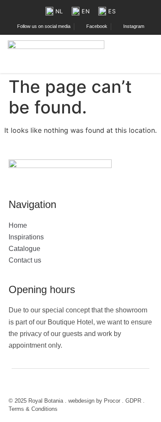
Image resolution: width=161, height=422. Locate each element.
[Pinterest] (25, 383)
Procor (112, 401)
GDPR (133, 401)
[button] (149, 54)
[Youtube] (51, 383)
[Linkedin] (64, 383)
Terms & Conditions (33, 409)
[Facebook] (13, 383)
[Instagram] (38, 383)
